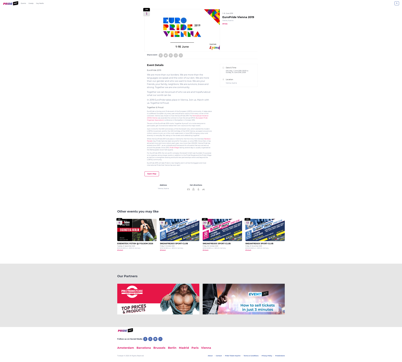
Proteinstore (280, 356)
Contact (219, 356)
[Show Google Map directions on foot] (198, 189)
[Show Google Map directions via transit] (193, 189)
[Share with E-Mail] (176, 55)
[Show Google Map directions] (188, 189)
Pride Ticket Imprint (232, 356)
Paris (195, 347)
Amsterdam (125, 347)
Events (23, 3)
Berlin (172, 347)
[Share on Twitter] (166, 55)
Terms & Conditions (251, 356)
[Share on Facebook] (161, 55)
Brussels (159, 347)
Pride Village (174, 148)
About (210, 356)
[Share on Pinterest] (171, 55)
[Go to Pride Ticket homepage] (10, 3)
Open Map (151, 174)
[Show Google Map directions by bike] (203, 189)
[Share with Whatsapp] (181, 55)
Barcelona (144, 347)
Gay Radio (40, 3)
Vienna (206, 347)
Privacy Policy (267, 356)
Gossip (31, 3)
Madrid (184, 347)
